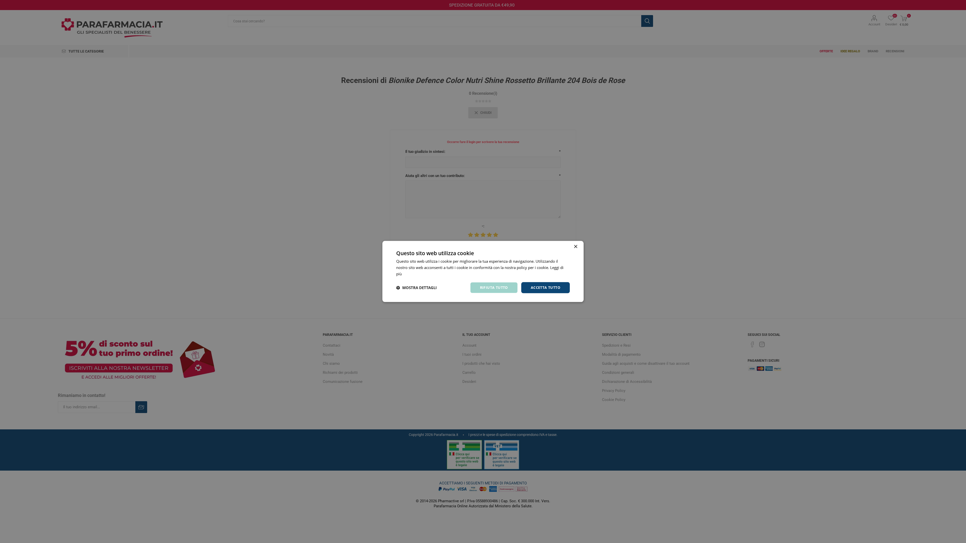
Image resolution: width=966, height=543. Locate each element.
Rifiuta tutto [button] (494, 287)
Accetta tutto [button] (545, 287)
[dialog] (483, 271)
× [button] (575, 247)
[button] (416, 287)
